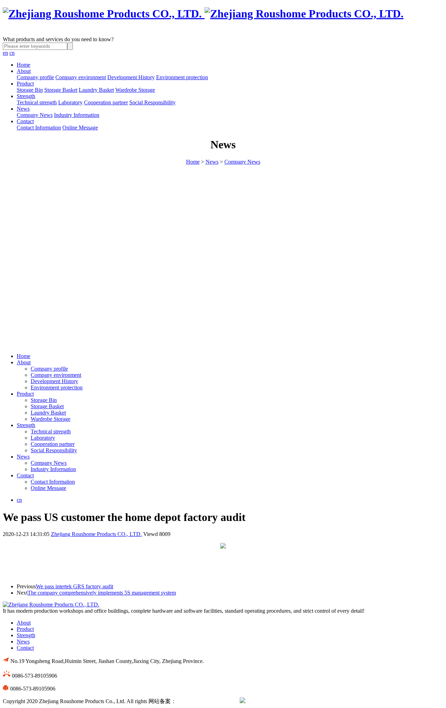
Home (23, 65)
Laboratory (70, 102)
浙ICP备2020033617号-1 (205, 701)
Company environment (80, 77)
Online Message (80, 128)
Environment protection (182, 77)
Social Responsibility (152, 102)
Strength (26, 96)
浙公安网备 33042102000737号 (282, 701)
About (24, 71)
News (23, 109)
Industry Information (76, 115)
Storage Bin (30, 90)
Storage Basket (60, 90)
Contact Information (39, 128)
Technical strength (37, 102)
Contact (25, 121)
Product (25, 84)
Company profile (35, 77)
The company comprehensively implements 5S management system (102, 593)
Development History (131, 77)
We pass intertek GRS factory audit (74, 586)
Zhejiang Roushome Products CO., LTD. (96, 534)
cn (12, 53)
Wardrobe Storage (135, 90)
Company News (35, 115)
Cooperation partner (106, 102)
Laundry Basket (96, 90)
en (5, 53)
